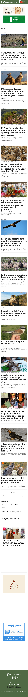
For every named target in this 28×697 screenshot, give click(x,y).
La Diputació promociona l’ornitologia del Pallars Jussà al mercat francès (14, 277)
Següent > (23, 496)
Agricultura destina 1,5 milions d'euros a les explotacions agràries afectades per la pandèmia (13, 205)
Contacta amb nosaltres (11, 691)
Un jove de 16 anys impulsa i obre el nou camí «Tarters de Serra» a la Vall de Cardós (12, 513)
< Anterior (4, 496)
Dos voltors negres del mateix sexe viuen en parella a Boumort (12, 480)
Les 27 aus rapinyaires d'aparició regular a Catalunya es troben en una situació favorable (12, 414)
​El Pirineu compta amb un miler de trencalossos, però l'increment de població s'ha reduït (14, 242)
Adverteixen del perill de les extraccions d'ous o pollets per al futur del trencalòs (14, 447)
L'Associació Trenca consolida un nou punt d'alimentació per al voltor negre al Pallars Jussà (12, 93)
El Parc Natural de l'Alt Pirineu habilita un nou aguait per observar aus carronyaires (13, 131)
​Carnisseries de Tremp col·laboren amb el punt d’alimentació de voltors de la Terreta (13, 56)
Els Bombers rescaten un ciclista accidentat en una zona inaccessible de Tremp (12, 506)
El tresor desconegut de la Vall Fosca (13, 342)
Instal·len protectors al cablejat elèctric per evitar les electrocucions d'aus (13, 378)
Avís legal (19, 691)
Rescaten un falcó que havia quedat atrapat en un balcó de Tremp (13, 313)
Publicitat (3, 691)
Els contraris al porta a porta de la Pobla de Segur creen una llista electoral (10, 520)
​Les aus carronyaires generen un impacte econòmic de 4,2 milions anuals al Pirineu (13, 167)
